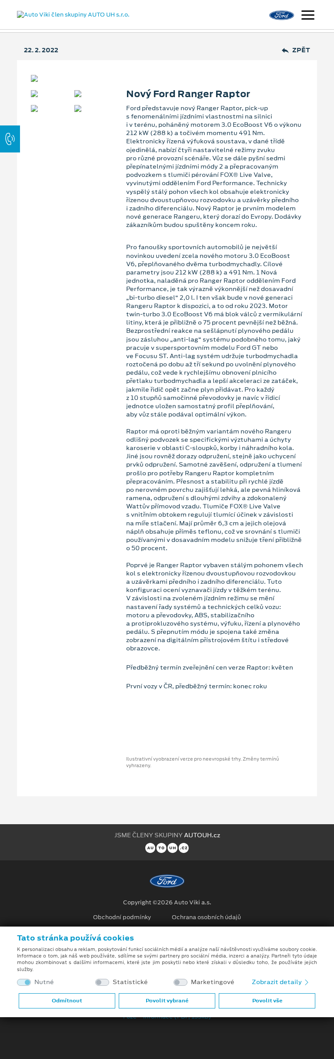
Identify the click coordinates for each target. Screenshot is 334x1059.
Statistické (130, 982)
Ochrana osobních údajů (206, 917)
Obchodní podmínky (122, 917)
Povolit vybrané (167, 1000)
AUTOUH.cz (202, 835)
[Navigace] (308, 16)
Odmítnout (67, 1000)
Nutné (44, 982)
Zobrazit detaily (277, 982)
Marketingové (212, 982)
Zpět (301, 50)
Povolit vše (267, 1000)
